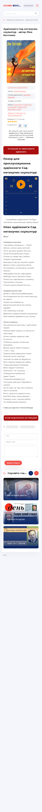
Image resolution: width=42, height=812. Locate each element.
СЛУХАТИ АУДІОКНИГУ (18, 88)
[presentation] (31, 473)
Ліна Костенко (20, 91)
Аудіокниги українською (15, 20)
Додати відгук (13, 463)
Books (12, 5)
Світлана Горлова (27, 427)
